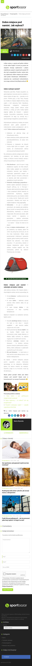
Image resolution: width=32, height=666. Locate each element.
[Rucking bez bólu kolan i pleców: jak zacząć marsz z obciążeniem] (16, 477)
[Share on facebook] (12, 55)
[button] (5, 1)
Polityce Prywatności (7, 586)
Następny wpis (23, 432)
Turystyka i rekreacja (7, 640)
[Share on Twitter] (15, 55)
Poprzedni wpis (9, 432)
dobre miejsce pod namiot (17, 411)
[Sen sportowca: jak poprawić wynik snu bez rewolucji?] (16, 449)
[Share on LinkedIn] (18, 55)
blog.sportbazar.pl (4, 13)
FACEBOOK (6, 657)
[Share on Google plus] (23, 55)
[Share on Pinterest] (26, 55)
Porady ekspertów (13, 13)
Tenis (11, 515)
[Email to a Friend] (29, 55)
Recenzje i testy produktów (8, 645)
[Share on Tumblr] (20, 55)
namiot (24, 70)
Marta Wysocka (16, 51)
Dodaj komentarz (26, 58)
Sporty (11, 488)
